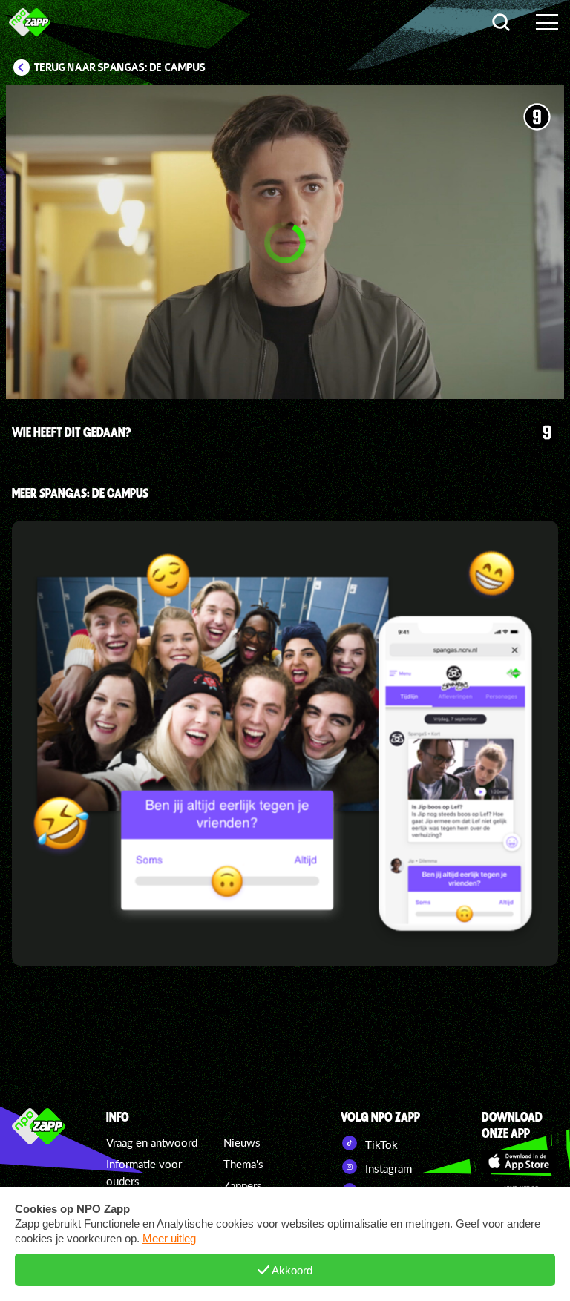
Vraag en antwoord (151, 1142)
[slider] (292, 335)
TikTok (380, 1144)
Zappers (242, 1185)
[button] (285, 242)
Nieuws (242, 1142)
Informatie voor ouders (144, 1172)
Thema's (243, 1163)
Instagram (387, 1168)
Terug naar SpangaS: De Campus (120, 67)
